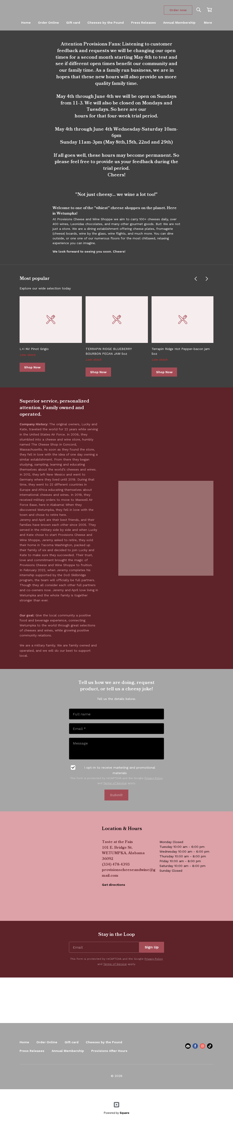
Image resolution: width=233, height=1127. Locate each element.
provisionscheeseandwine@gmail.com (128, 873)
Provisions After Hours (109, 1051)
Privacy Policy (153, 778)
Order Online (48, 22)
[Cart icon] (209, 10)
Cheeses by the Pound (105, 22)
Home (26, 22)
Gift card (73, 22)
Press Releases (143, 22)
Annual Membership (179, 22)
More (208, 22)
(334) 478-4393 (116, 864)
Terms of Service (115, 783)
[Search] (199, 10)
